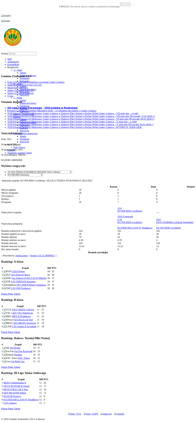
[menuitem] (9, 59)
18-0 (158, 219)
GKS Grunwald (125, 216)
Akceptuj (125, 4)
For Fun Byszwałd (23, 351)
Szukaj (4, 53)
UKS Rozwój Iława (20, 274)
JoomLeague (21, 255)
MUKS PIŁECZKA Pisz (16, 389)
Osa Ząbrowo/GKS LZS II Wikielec (29, 278)
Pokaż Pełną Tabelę (10, 294)
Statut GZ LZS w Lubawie (20, 93)
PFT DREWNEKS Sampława (31, 285)
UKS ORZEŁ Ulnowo (23, 309)
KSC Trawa (24, 358)
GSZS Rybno (18, 271)
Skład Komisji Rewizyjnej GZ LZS (24, 85)
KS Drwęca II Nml (23, 319)
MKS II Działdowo (21, 316)
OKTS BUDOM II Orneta (16, 386)
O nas (10, 96)
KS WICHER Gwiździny (129, 211)
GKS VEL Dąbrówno (22, 313)
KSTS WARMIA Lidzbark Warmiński (174, 222)
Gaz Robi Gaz (17, 361)
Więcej (133, 4)
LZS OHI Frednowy (21, 288)
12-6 (119, 208)
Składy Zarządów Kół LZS (20, 90)
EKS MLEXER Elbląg (15, 393)
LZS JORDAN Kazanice (23, 281)
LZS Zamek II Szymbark (24, 326)
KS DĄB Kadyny (12, 396)
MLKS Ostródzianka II (15, 382)
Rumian (18, 354)
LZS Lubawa (10, 403)
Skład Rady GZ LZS (17, 87)
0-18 (119, 219)
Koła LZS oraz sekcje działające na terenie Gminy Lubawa (35, 82)
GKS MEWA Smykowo (24, 323)
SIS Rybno (15, 348)
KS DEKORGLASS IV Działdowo (135, 228)
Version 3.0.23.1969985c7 (42, 255)
